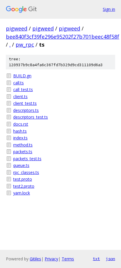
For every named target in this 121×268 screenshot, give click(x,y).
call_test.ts (23, 89)
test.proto (22, 179)
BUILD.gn (22, 75)
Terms (68, 259)
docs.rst (20, 124)
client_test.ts (25, 103)
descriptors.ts (26, 110)
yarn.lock (21, 193)
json (110, 258)
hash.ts (20, 131)
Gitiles (35, 259)
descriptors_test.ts (30, 117)
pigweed (16, 28)
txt (96, 258)
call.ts (18, 83)
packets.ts (22, 151)
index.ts (20, 138)
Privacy (51, 259)
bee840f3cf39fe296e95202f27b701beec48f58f (62, 36)
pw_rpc (25, 44)
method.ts (23, 145)
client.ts (20, 96)
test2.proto (23, 186)
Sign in (109, 9)
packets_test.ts (27, 158)
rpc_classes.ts (26, 172)
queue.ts (21, 165)
